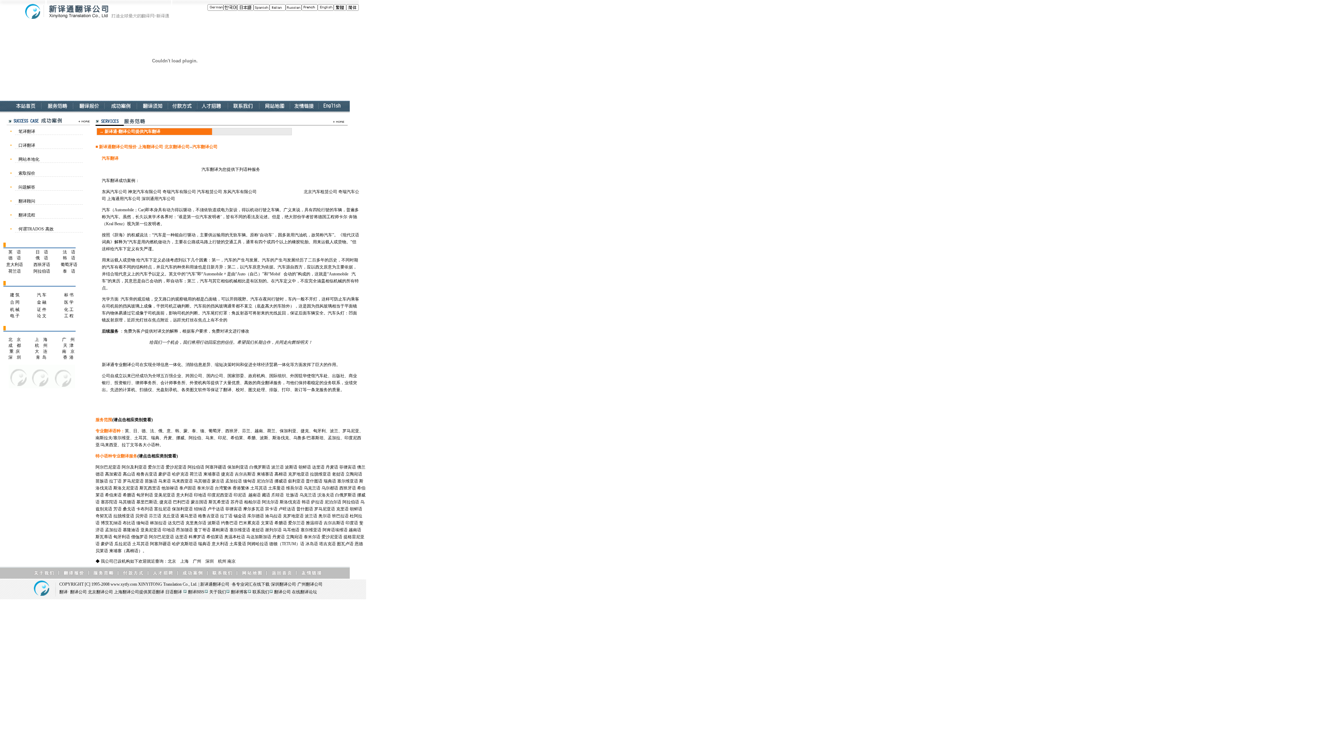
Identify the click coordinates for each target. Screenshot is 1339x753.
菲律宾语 (347, 467)
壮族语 (292, 495)
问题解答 (26, 187)
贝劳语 (141, 516)
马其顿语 (202, 481)
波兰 (334, 430)
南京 (231, 561)
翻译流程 (26, 215)
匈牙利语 (144, 495)
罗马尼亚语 (133, 481)
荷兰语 (14, 271)
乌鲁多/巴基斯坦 (308, 437)
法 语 (69, 252)
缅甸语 (249, 481)
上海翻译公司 (126, 592)
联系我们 (260, 592)
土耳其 (140, 437)
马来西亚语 (182, 481)
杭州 (222, 561)
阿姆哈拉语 (257, 543)
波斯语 (291, 467)
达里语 (318, 467)
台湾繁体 (223, 488)
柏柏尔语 (252, 502)
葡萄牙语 (69, 264)
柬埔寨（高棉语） (126, 550)
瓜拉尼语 (122, 543)
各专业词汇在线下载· (251, 584)
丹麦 (168, 437)
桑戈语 (129, 509)
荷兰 (271, 430)
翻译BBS (196, 592)
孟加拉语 (233, 481)
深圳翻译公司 (283, 584)
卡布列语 (144, 509)
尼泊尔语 (265, 481)
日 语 (42, 252)
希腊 (251, 437)
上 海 (41, 339)
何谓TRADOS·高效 (36, 229)
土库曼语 (276, 488)
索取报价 (26, 173)
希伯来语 (113, 495)
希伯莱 (236, 437)
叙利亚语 (296, 481)
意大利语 (14, 264)
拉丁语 (115, 481)
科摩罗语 (197, 536)
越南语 (254, 495)
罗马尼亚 (350, 430)
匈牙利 (319, 430)
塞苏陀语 (109, 502)
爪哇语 (277, 495)
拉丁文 (128, 444)
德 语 (14, 258)
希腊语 (129, 495)
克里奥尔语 (196, 522)
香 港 (68, 357)
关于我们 (217, 592)
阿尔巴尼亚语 (108, 467)
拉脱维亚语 (320, 474)
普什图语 (314, 481)
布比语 (129, 522)
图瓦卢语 (345, 543)
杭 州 (41, 345)
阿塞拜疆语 (215, 467)
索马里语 (188, 516)
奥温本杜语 (234, 536)
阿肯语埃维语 (335, 529)
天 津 (68, 345)
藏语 (266, 495)
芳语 (117, 509)
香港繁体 (241, 488)
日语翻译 (173, 592)
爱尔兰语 (156, 467)
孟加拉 (334, 437)
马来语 (164, 481)
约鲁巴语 (229, 522)
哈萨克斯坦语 (184, 543)
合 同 (15, 302)
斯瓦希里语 (219, 502)
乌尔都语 (329, 488)
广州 (197, 561)
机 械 (15, 309)
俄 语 (42, 258)
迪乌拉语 (273, 516)
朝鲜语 (304, 467)
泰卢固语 (187, 488)
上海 (184, 561)
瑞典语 (330, 481)
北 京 (14, 339)
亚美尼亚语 (164, 495)
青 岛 (41, 357)
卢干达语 (215, 509)
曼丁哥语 (202, 529)
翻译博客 (239, 592)
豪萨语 (164, 474)
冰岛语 (311, 543)
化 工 (69, 309)
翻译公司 (221, 584)
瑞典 (155, 437)
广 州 (68, 339)
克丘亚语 (170, 516)
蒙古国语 (199, 502)
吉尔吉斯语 (245, 474)
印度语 (352, 522)
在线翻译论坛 (304, 592)
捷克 (305, 430)
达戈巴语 (176, 522)
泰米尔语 (205, 488)
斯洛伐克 (280, 437)
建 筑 (15, 294)
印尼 (222, 437)
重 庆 (14, 351)
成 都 (14, 345)
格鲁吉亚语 (146, 474)
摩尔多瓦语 (253, 509)
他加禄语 (169, 488)
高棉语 (280, 474)
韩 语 (69, 258)
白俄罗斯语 (259, 467)
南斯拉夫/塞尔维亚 (113, 437)
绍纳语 (200, 509)
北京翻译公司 (100, 592)
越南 (259, 430)
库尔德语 (255, 516)
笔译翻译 (26, 131)
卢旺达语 (287, 509)
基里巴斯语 (146, 502)
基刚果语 (220, 529)
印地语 (200, 495)
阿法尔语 (270, 502)
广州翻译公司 (310, 584)
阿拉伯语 (41, 271)
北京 (172, 561)
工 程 (69, 315)
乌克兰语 (312, 488)
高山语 (129, 474)
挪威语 (280, 481)
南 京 (68, 351)
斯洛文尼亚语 (125, 488)
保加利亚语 (237, 467)
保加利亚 (288, 430)
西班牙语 (41, 264)
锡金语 (240, 516)
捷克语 (227, 474)
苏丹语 (236, 502)
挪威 (180, 437)
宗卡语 (271, 509)
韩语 (306, 502)
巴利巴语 (181, 502)
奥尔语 (324, 516)
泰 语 (69, 271)
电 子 (15, 315)
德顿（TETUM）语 (286, 543)
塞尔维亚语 (347, 481)
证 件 (41, 309)
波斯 (264, 437)
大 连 (41, 351)
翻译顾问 (26, 201)
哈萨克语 (180, 474)
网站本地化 (28, 159)
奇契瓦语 (104, 516)
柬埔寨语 (211, 474)
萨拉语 (317, 502)
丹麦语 (332, 467)
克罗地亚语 (298, 474)
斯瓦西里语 (149, 488)
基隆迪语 (131, 529)
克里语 (342, 509)
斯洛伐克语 (290, 502)
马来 (209, 437)
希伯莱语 (214, 536)
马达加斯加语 (258, 536)
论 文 (41, 315)
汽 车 (41, 294)
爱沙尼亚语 (176, 467)
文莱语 (267, 522)
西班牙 (231, 430)
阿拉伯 (195, 437)
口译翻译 (26, 145)
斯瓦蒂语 (104, 536)
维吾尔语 (294, 488)
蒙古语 (218, 481)
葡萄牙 (215, 430)
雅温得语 (314, 522)
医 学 (69, 302)
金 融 (41, 302)
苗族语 (102, 481)
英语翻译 (155, 592)
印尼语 (240, 495)
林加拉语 (158, 522)
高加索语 (113, 474)
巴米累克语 (249, 522)
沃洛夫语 (325, 495)
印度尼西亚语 (220, 495)
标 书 (69, 294)
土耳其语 (258, 488)
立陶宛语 (354, 474)
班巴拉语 (340, 516)
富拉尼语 (162, 509)
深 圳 (14, 357)
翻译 (63, 592)
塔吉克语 (327, 543)
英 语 (14, 252)
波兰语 (277, 467)
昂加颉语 (184, 529)
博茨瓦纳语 (111, 522)
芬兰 (246, 430)
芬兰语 (155, 516)
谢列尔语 (273, 529)
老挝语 (338, 474)
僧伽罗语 (139, 536)
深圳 (209, 561)
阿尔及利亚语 (134, 467)
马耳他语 (291, 529)
